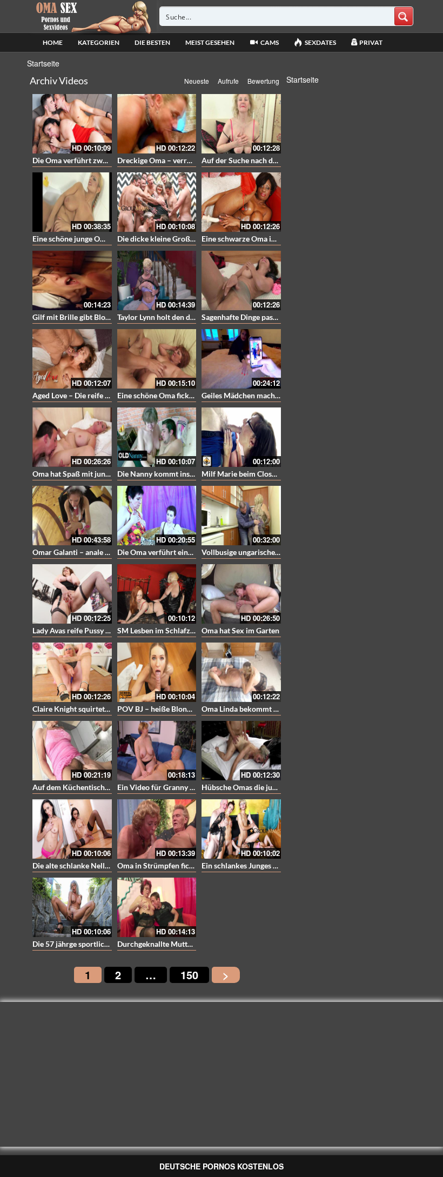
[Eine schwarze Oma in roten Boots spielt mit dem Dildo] (241, 202)
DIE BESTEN (152, 42)
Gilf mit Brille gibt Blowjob (77, 317)
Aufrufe (228, 80)
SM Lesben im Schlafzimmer (164, 630)
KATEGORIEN (98, 42)
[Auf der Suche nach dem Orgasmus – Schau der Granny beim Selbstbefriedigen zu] (241, 123)
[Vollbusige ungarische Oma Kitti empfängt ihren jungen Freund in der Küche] (241, 515)
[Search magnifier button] (403, 16)
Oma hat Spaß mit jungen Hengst (87, 473)
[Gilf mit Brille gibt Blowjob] (72, 280)
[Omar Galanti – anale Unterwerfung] (72, 515)
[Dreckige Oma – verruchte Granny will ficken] (157, 123)
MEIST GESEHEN (209, 42)
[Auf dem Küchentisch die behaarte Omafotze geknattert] (72, 750)
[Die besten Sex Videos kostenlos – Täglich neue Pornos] (92, 16)
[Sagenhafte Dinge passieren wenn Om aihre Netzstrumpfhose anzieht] (241, 280)
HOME (53, 42)
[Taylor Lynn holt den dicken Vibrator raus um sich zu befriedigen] (157, 280)
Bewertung (263, 80)
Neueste (196, 80)
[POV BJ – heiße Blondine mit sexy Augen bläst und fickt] (157, 672)
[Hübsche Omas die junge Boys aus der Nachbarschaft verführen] (241, 750)
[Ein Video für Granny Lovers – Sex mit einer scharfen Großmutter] (157, 750)
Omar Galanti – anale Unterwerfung (92, 552)
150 (189, 974)
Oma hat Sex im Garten (240, 630)
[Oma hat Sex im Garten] (241, 594)
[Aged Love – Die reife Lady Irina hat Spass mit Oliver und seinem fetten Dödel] (72, 359)
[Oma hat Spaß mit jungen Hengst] (72, 437)
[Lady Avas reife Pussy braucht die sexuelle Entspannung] (72, 594)
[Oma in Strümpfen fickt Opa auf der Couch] (157, 829)
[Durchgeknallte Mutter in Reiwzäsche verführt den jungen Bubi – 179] (157, 907)
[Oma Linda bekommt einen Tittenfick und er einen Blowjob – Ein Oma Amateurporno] (241, 672)
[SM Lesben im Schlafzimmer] (157, 594)
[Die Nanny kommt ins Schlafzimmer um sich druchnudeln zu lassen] (157, 437)
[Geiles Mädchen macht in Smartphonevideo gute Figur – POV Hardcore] (241, 359)
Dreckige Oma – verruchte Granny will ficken (193, 160)
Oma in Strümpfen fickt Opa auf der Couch (188, 865)
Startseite (43, 63)
